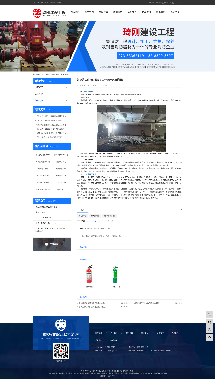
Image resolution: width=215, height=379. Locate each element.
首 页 (48, 74)
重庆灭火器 (95, 216)
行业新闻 (39, 94)
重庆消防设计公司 (43, 162)
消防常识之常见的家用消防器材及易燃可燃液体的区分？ (52, 116)
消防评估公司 (61, 162)
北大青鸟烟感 (61, 183)
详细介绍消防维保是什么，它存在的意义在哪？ (103, 236)
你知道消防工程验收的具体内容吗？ (147, 303)
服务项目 (129, 333)
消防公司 (118, 373)
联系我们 (160, 12)
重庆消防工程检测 (43, 189)
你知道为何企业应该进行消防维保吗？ (51, 129)
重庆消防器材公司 (109, 216)
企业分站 (158, 2)
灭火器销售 (82, 216)
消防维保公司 (137, 373)
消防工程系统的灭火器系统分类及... (92, 307)
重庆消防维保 (43, 169)
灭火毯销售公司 (43, 176)
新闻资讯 (146, 12)
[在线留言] (209, 329)
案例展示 (117, 12)
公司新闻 (39, 87)
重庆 (109, 376)
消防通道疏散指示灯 (43, 155)
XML (180, 2)
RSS (175, 2)
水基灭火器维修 (43, 183)
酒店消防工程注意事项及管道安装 (49, 120)
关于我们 (89, 12)
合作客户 (132, 12)
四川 (113, 376)
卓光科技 (164, 373)
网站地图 (168, 2)
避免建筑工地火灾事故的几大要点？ (99, 229)
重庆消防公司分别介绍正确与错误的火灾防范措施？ (52, 133)
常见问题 (64, 74)
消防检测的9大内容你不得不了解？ (49, 137)
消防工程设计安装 (127, 373)
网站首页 (74, 12)
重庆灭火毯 (60, 189)
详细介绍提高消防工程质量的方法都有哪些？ (52, 125)
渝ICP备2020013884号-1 (99, 373)
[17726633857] (209, 314)
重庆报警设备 (61, 169)
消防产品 (103, 12)
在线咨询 (175, 12)
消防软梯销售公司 (61, 155)
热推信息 (151, 2)
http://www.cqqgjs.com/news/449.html (99, 221)
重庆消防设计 (61, 176)
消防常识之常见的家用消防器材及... (92, 303)
